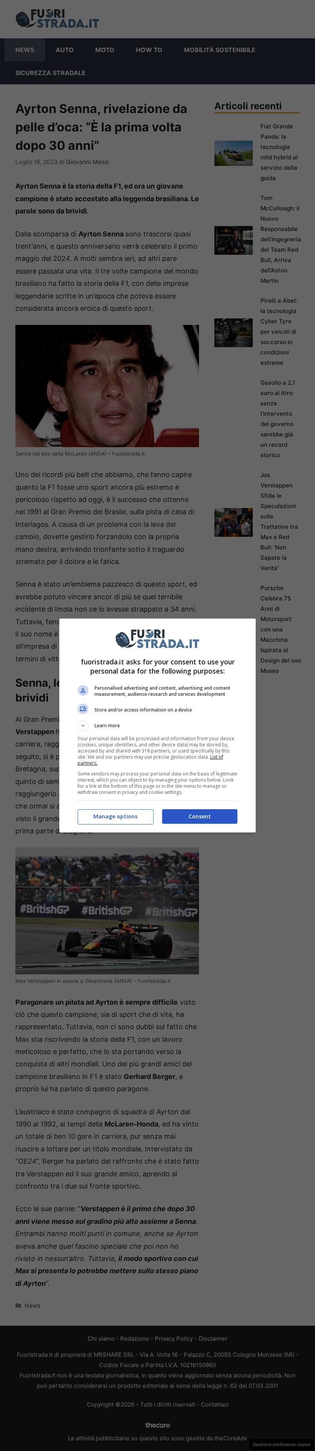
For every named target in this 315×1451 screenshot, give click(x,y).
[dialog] (157, 725)
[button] (157, 725)
